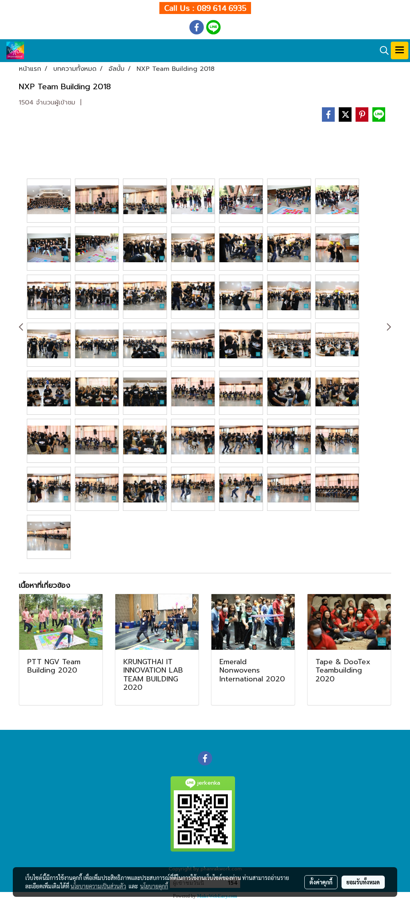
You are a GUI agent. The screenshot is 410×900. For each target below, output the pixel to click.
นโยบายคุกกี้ (154, 886)
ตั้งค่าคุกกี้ (321, 882)
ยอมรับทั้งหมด (363, 882)
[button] (382, 50)
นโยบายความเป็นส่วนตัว (98, 886)
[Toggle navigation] (399, 50)
